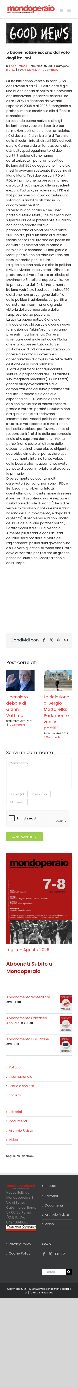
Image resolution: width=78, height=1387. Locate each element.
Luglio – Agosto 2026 (27, 950)
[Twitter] (50, 1254)
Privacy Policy (20, 1244)
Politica (15, 1067)
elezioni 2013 (32, 69)
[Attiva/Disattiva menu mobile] (69, 10)
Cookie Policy (19, 1253)
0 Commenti (50, 69)
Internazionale (20, 1076)
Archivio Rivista (21, 1130)
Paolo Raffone (18, 66)
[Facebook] (44, 1254)
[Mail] (63, 1254)
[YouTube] (56, 1254)
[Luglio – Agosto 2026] (39, 855)
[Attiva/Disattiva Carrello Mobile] (61, 10)
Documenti (18, 1121)
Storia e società (21, 1086)
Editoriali (15, 1111)
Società (15, 1095)
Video (13, 1139)
